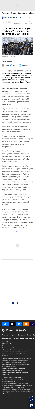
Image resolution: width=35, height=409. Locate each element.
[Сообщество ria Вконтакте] (19, 324)
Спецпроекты (6, 338)
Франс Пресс (7, 104)
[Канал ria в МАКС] (5, 324)
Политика (5, 335)
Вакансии (5, 346)
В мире (29, 335)
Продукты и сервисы (27, 338)
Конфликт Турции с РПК (11, 209)
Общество (13, 335)
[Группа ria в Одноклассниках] (26, 324)
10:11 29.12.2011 (7, 22)
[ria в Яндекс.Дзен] (12, 324)
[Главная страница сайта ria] (11, 17)
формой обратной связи (24, 385)
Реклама (15, 338)
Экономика (21, 335)
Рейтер (20, 182)
